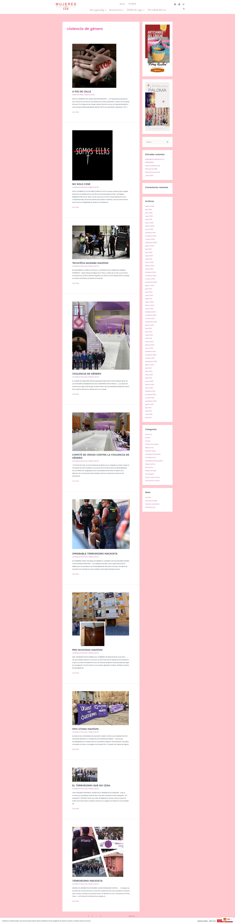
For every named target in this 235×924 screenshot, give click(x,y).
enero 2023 (149, 348)
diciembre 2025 (150, 233)
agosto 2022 (149, 365)
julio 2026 (148, 209)
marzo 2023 (149, 342)
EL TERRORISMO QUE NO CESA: (91, 785)
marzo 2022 (149, 381)
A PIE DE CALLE (81, 91)
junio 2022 (148, 371)
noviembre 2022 (150, 355)
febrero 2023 (149, 345)
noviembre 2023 (150, 315)
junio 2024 (148, 292)
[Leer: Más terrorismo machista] (100, 619)
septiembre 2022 (151, 361)
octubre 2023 (150, 318)
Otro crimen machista (85, 728)
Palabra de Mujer (77, 95)
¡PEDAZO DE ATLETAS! (152, 172)
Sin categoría (149, 474)
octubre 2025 (150, 239)
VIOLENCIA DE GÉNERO (86, 373)
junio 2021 (148, 411)
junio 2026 (148, 213)
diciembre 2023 (150, 312)
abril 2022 (148, 378)
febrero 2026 (149, 226)
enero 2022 (149, 388)
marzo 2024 (149, 302)
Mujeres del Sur (150, 464)
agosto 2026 (149, 206)
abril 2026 (148, 219)
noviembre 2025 (150, 236)
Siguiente (133, 916)
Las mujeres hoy (97, 10)
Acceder (148, 497)
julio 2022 (148, 368)
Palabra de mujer (134, 10)
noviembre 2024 (150, 276)
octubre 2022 (150, 358)
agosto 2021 (149, 404)
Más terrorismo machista (87, 649)
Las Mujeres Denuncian (80, 187)
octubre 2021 (149, 398)
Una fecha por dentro (152, 481)
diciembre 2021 (150, 391)
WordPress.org (150, 507)
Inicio (122, 4)
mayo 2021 (148, 414)
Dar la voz (148, 434)
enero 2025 (149, 269)
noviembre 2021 (150, 394)
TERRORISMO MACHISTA (87, 880)
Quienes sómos (116, 10)
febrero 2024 (149, 305)
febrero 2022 (149, 384)
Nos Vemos (149, 467)
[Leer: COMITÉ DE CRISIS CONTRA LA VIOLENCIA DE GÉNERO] (101, 432)
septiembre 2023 (151, 322)
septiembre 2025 (151, 242)
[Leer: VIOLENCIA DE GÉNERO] (101, 336)
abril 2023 (148, 338)
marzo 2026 (149, 223)
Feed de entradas (151, 501)
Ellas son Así (149, 448)
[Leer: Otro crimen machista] (100, 708)
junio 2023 (148, 332)
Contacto (132, 4)
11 (100, 916)
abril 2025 (148, 259)
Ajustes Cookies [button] (203, 921)
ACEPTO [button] (220, 921)
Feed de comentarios (152, 504)
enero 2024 (149, 309)
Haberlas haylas (150, 451)
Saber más (212, 921)
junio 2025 (148, 252)
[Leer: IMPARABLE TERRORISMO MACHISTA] (101, 524)
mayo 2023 (149, 335)
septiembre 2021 (150, 401)
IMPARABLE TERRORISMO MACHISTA (94, 553)
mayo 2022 (149, 375)
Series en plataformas (152, 166)
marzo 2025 (149, 262)
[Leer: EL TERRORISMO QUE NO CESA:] (84, 774)
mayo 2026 (149, 216)
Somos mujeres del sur (152, 477)
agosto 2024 (149, 285)
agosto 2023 (149, 325)
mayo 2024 (149, 295)
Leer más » (75, 112)
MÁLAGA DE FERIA (151, 169)
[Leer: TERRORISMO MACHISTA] (98, 852)
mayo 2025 (149, 256)
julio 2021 (148, 408)
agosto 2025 (149, 246)
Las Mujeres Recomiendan (154, 461)
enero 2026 (149, 229)
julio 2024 (148, 289)
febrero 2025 (149, 266)
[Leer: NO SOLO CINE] (92, 155)
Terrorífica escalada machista (90, 262)
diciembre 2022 (150, 351)
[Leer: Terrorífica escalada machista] (101, 242)
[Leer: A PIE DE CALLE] (94, 66)
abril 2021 (148, 418)
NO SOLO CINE (81, 184)
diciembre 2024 (150, 272)
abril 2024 (148, 299)
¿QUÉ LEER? (149, 176)
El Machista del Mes (151, 444)
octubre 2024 (150, 279)
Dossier (147, 441)
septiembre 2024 (151, 282)
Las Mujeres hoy (150, 457)
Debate (147, 438)
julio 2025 (148, 249)
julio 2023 (148, 328)
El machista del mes (157, 10)
